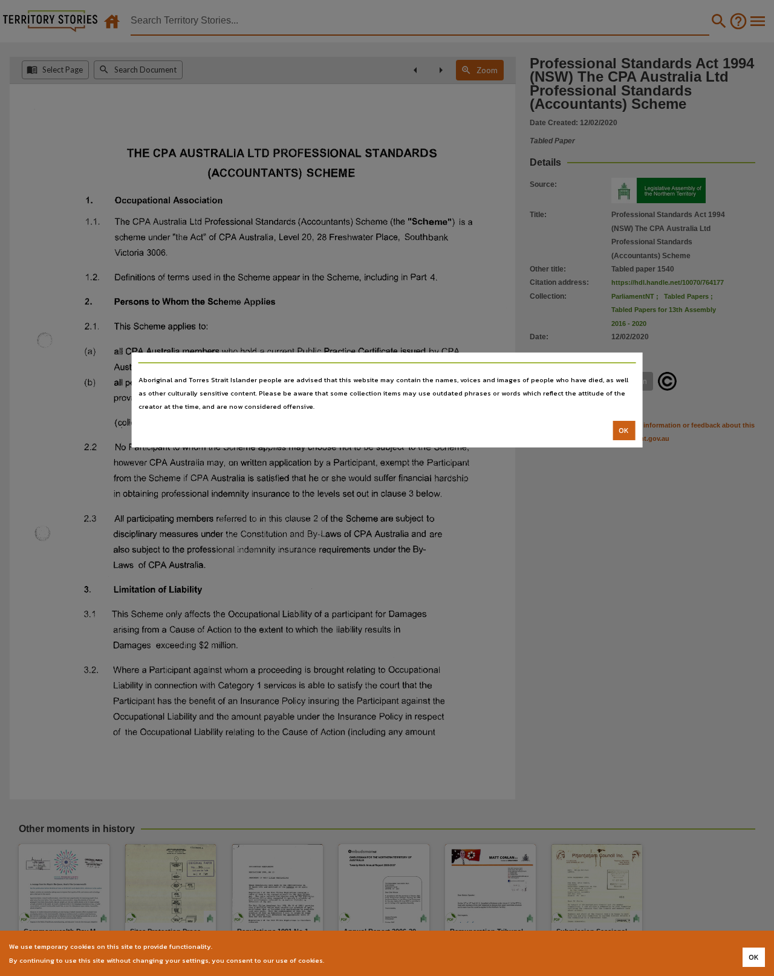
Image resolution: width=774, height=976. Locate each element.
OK (624, 430)
